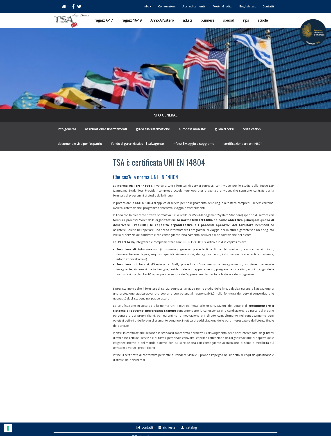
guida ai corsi (224, 129)
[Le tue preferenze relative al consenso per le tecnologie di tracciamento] (8, 428)
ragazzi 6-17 (104, 20)
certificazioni (252, 129)
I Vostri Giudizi (222, 6)
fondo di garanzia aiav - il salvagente (137, 143)
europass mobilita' (192, 129)
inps (246, 20)
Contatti (268, 6)
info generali (67, 129)
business (207, 20)
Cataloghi (192, 427)
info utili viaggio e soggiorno (193, 143)
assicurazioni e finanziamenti (106, 129)
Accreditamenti (193, 6)
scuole (263, 20)
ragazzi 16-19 (131, 20)
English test (247, 6)
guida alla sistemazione (153, 129)
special (228, 20)
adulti (187, 20)
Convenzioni (167, 6)
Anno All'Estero (162, 20)
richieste (168, 427)
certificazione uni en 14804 (242, 143)
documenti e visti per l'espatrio (80, 143)
